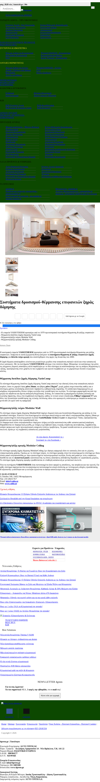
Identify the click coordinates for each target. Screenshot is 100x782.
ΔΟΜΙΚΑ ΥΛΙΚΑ (39, 554)
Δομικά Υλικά (11, 32)
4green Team (5, 345)
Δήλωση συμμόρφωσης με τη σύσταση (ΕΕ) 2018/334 (24, 728)
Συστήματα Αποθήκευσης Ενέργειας (60, 149)
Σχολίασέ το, (48, 440)
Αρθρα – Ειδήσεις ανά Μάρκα (18, 70)
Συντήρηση (49, 147)
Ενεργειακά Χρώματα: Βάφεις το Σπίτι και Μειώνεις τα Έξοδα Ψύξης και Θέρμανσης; (36, 584)
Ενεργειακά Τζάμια (48, 27)
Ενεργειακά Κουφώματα (50, 32)
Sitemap (11, 724)
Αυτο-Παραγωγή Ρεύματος (56, 137)
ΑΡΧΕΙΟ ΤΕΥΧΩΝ (8, 113)
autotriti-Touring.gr (13, 199)
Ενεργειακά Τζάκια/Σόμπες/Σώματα (20, 157)
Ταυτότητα (43, 724)
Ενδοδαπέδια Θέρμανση (55, 144)
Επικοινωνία (32, 724)
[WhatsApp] (46, 316)
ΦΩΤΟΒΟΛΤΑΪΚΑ (58, 554)
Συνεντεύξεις (45, 37)
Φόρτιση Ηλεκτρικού (42, 93)
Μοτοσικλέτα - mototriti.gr (66, 189)
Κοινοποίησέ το (50, 437)
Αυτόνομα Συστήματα (54, 142)
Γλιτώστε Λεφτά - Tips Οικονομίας (20, 25)
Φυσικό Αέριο (11, 139)
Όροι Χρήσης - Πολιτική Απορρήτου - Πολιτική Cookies (72, 724)
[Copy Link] (60, 316)
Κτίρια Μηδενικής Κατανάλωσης (54, 25)
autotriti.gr (10, 189)
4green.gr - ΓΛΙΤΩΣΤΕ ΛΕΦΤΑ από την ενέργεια (76, 194)
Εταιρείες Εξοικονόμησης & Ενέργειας (18, 616)
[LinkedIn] (53, 316)
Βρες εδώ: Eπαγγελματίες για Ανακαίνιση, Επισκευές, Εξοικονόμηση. (29, 602)
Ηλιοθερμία (10, 142)
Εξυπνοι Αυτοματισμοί (54, 134)
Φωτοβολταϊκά (12, 129)
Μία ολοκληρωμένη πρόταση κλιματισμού (18, 652)
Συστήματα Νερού (52, 152)
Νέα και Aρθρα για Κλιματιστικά (19, 53)
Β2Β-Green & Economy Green (18, 108)
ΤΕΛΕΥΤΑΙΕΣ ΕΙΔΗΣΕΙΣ (16, 620)
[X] (25, 316)
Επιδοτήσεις (45, 35)
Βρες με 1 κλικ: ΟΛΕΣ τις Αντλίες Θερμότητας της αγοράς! (24, 611)
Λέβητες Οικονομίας (14, 30)
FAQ (8, 58)
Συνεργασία (21, 724)
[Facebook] (18, 316)
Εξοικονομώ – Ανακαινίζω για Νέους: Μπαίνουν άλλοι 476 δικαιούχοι (29, 593)
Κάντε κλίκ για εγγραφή (50, 696)
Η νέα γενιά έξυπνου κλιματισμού (14, 661)
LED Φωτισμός (12, 37)
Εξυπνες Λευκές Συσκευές (53, 167)
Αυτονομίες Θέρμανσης (16, 27)
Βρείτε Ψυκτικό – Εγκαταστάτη (54, 58)
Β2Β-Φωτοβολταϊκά (45, 105)
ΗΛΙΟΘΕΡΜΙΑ (6, 85)
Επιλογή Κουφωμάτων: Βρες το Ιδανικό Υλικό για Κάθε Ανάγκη (27, 575)
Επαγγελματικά (12, 95)
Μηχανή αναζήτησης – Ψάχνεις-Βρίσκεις (22, 127)
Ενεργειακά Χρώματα (15, 35)
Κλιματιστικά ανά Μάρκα (51, 55)
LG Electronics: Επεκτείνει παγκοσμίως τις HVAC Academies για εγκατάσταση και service (37, 503)
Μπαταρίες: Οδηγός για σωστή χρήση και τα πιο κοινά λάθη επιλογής (29, 597)
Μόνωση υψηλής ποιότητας (11, 648)
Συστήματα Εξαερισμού (55, 132)
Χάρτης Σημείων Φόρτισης (45, 95)
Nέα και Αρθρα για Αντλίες (17, 68)
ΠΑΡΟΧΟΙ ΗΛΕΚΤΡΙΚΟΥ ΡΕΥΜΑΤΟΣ (17, 42)
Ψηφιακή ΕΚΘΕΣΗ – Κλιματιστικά (55, 53)
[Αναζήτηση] (93, 7)
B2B (7, 625)
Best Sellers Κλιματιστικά (16, 55)
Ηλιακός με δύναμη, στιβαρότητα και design (18, 639)
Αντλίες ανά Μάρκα (14, 75)
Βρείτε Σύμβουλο (43, 73)
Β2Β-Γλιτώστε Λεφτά (15, 105)
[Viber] (39, 316)
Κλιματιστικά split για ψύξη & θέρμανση (17, 670)
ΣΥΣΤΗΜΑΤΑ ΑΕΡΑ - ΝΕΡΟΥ (43, 557)
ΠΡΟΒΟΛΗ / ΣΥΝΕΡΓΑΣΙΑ (12, 115)
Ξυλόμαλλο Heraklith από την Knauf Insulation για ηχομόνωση (26, 498)
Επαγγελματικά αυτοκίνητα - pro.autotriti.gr (24, 196)
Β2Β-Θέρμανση (44, 108)
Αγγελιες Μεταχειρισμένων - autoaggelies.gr (73, 191)
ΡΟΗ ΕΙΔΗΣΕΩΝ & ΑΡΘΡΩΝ (19, 15)
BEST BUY (10, 622)
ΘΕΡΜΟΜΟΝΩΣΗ (8, 80)
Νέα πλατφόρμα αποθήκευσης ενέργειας (17, 644)
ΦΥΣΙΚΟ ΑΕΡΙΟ (7, 82)
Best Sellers (10, 73)
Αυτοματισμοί (46, 30)
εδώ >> (45, 560)
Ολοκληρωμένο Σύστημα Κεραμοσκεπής (17, 675)
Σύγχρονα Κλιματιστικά (15, 132)
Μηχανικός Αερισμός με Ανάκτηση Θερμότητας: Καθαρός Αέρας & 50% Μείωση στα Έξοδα (38, 589)
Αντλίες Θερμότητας (14, 134)
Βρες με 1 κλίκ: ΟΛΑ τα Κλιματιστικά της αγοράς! (21, 606)
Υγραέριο (49, 154)
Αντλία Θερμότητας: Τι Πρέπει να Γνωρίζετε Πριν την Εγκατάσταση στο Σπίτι (32, 571)
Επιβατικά (10, 93)
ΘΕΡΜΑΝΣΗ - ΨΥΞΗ (40, 551)
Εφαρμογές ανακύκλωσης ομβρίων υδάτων (18, 657)
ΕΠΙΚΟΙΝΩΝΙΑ (7, 117)
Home (3, 724)
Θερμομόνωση (12, 137)
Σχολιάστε (4, 328)
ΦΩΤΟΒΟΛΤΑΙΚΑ (8, 45)
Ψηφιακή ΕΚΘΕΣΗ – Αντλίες (48, 68)
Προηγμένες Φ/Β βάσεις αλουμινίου (15, 666)
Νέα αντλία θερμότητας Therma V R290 (17, 635)
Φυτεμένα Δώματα (13, 179)
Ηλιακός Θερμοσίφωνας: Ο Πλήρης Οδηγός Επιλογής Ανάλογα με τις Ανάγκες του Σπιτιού (38, 494)
